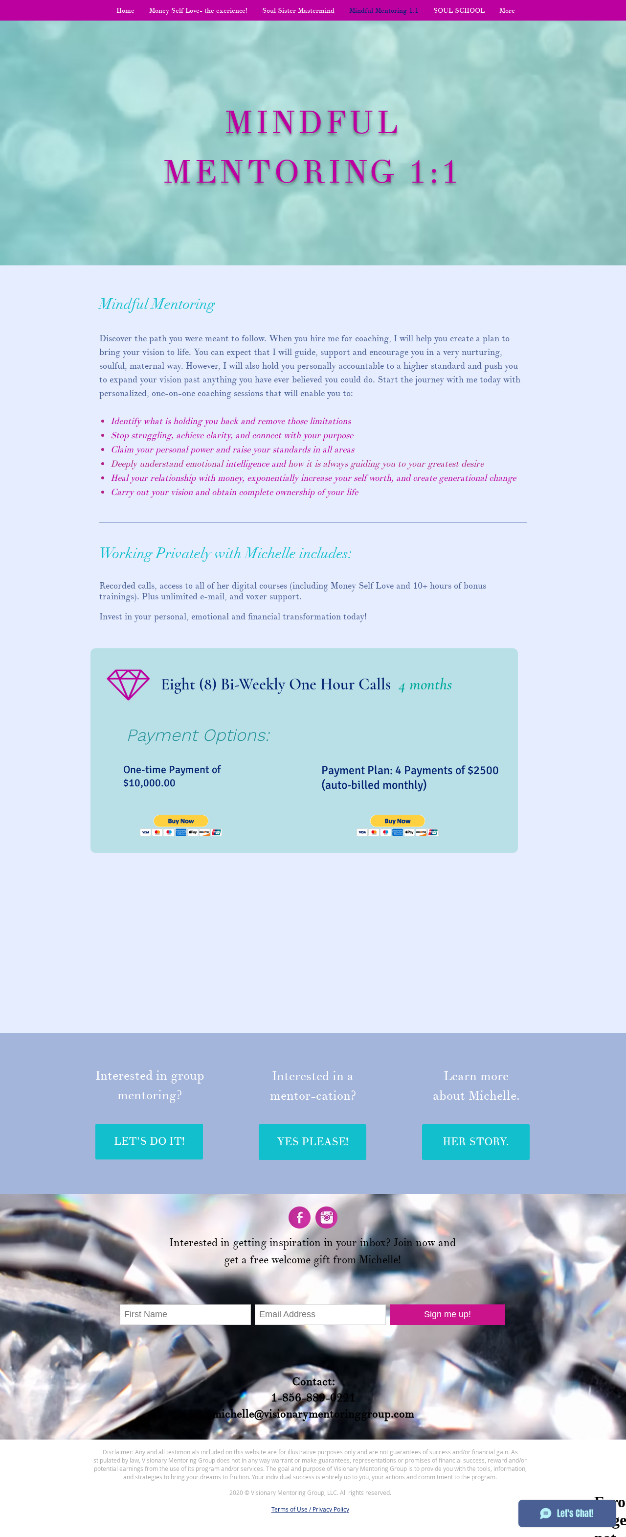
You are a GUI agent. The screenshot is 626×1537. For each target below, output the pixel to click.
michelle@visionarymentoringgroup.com (313, 1413)
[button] (181, 825)
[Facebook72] (300, 1217)
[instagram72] (326, 1217)
